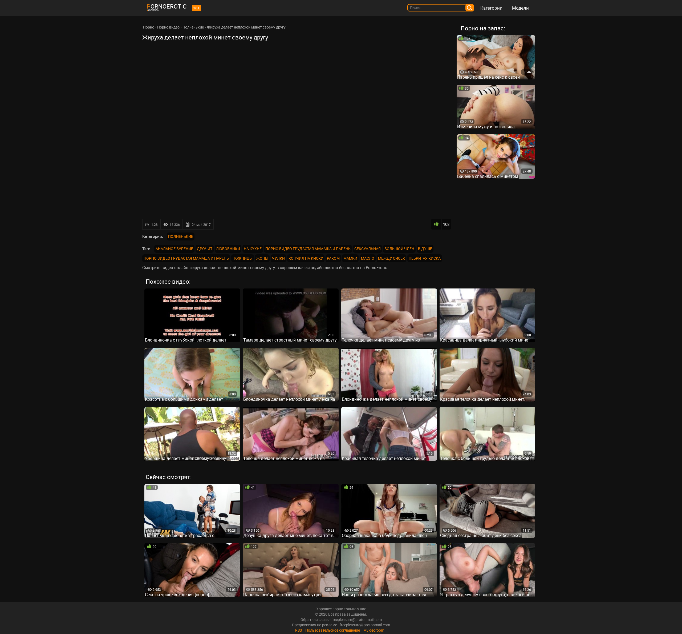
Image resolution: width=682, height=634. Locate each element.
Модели (520, 8)
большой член (399, 248)
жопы (262, 258)
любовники (228, 248)
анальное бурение (174, 248)
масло (367, 258)
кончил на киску (306, 258)
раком (333, 258)
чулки (278, 258)
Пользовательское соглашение (332, 630)
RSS (298, 630)
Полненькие (180, 236)
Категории (491, 8)
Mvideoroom (373, 630)
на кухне (253, 248)
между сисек (391, 258)
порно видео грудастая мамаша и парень (308, 248)
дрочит (204, 248)
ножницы (243, 258)
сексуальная (367, 248)
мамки (350, 258)
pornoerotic (166, 6)
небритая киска (425, 258)
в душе (425, 248)
